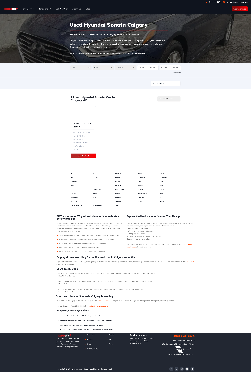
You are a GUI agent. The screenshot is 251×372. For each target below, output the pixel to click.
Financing (43, 9)
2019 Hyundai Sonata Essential (85, 123)
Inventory (27, 9)
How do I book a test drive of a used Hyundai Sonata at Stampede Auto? (86, 330)
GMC (72, 185)
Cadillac (96, 177)
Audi (94, 173)
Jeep (161, 185)
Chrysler (74, 181)
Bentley (140, 173)
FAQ (110, 339)
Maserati (96, 193)
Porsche (141, 197)
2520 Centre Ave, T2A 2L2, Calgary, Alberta (178, 344)
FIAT (139, 181)
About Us (76, 9)
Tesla (140, 201)
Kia (72, 189)
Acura (73, 173)
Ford (161, 181)
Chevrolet (163, 177)
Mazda (117, 193)
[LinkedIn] (192, 369)
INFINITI (118, 185)
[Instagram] (182, 369)
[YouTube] (187, 369)
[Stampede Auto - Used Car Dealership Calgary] (11, 9)
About (111, 335)
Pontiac (118, 197)
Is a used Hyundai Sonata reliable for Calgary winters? (80, 316)
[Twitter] (177, 369)
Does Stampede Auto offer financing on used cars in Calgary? (82, 325)
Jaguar (140, 185)
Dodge (95, 181)
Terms (111, 344)
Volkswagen (97, 205)
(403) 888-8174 (215, 2)
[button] (125, 316)
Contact (90, 339)
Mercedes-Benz (143, 193)
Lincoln (73, 193)
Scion (95, 201)
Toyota (162, 201)
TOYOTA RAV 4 (76, 205)
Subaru (118, 201)
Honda (95, 185)
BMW (162, 173)
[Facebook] (171, 369)
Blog (88, 9)
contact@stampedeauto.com (237, 2)
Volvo (117, 205)
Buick (73, 177)
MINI (162, 193)
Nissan (95, 197)
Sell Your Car (62, 9)
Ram (161, 197)
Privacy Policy (92, 349)
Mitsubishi (74, 197)
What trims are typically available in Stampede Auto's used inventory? (86, 320)
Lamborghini (97, 189)
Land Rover (119, 189)
